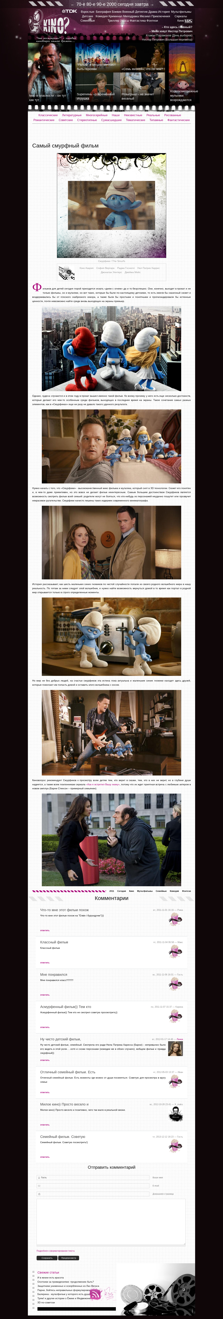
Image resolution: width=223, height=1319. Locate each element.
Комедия (102, 16)
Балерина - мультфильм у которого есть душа (63, 1294)
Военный (128, 11)
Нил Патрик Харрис (148, 268)
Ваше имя (158, 1177)
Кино (180, 20)
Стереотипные (87, 120)
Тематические (135, 120)
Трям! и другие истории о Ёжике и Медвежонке (64, 1298)
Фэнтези (152, 20)
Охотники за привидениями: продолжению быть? (65, 1281)
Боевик (116, 11)
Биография (103, 11)
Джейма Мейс (133, 272)
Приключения (160, 16)
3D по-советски (46, 1302)
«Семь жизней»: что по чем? (142, 69)
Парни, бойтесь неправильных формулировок (63, 1290)
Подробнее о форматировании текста (56, 1251)
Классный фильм (54, 942)
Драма (152, 11)
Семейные (87, 20)
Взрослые (87, 11)
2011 (111, 891)
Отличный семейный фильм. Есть (67, 1072)
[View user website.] (175, 1055)
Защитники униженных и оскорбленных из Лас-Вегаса (68, 1286)
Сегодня (121, 891)
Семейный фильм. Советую (62, 1137)
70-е (80, 4)
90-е (101, 4)
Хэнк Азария (86, 268)
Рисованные (172, 115)
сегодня (125, 4)
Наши (116, 115)
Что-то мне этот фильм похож (64, 910)
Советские (66, 120)
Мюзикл (145, 16)
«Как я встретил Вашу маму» (103, 784)
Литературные (72, 115)
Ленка (180, 1039)
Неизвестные (133, 115)
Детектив (141, 11)
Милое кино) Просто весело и (64, 1104)
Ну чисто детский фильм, (60, 1039)
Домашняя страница (163, 1194)
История (164, 11)
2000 (111, 4)
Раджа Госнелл (126, 268)
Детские (87, 16)
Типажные (156, 120)
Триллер (113, 20)
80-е (90, 4)
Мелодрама (131, 16)
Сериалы (181, 16)
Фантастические (178, 120)
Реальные (153, 115)
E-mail (156, 1186)
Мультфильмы (181, 11)
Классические (48, 115)
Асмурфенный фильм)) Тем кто (65, 1007)
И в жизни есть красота (50, 1277)
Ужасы (124, 20)
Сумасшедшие (111, 120)
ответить (44, 930)
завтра (141, 4)
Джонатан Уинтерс (111, 272)
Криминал (115, 16)
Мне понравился (53, 974)
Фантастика (138, 20)
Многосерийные (96, 115)
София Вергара (105, 268)
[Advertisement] (111, 133)
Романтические (43, 120)
